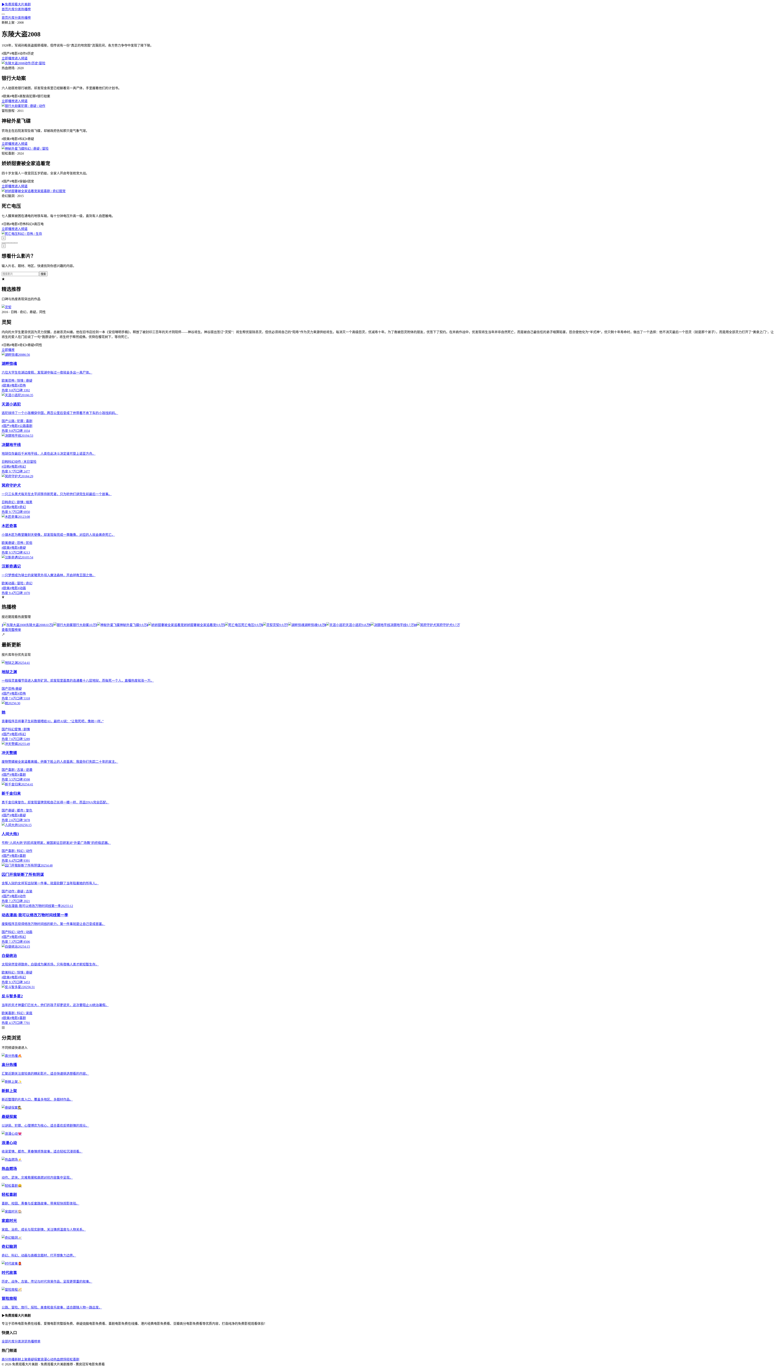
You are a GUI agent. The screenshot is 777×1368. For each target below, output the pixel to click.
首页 (5, 9)
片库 (11, 9)
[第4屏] (13, 243)
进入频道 (21, 58)
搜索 (43, 274)
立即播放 (8, 58)
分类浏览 (21, 1341)
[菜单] (3, 14)
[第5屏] (16, 243)
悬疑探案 (34, 1359)
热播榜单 (34, 1341)
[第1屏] (3, 243)
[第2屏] (6, 243)
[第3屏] (9, 243)
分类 (18, 9)
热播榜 (26, 9)
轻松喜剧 (72, 1359)
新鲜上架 (21, 1359)
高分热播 (8, 1359)
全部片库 (8, 1341)
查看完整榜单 (11, 630)
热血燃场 (59, 1359)
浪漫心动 (46, 1359)
